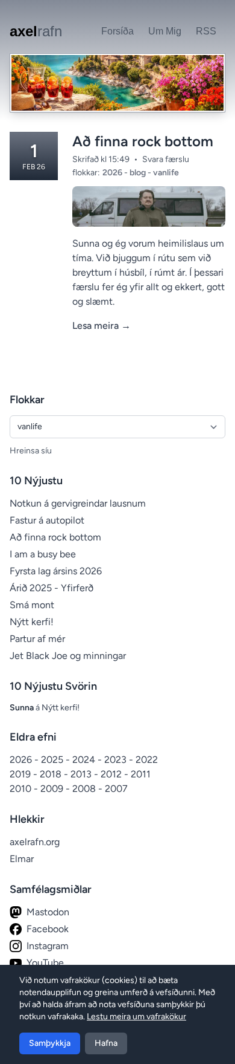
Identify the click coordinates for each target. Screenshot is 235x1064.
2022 (147, 759)
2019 (21, 774)
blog (139, 172)
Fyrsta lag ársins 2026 (56, 571)
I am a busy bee (43, 554)
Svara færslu (165, 159)
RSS (206, 31)
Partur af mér (37, 638)
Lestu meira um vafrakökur (136, 1016)
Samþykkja (49, 1043)
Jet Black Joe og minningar (68, 655)
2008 (85, 788)
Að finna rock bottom (142, 141)
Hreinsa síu (31, 451)
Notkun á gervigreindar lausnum (78, 503)
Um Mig (164, 31)
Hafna (106, 1043)
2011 (141, 774)
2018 (52, 774)
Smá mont (32, 605)
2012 (112, 774)
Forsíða (117, 31)
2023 (116, 759)
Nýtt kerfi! (32, 622)
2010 (22, 788)
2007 (116, 788)
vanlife (166, 172)
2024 (85, 759)
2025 (53, 759)
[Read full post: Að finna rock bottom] (148, 206)
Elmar (22, 858)
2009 (53, 788)
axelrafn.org (35, 842)
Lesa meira (101, 325)
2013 (82, 774)
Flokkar (27, 399)
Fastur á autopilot (47, 520)
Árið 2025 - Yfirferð (51, 588)
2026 (113, 172)
